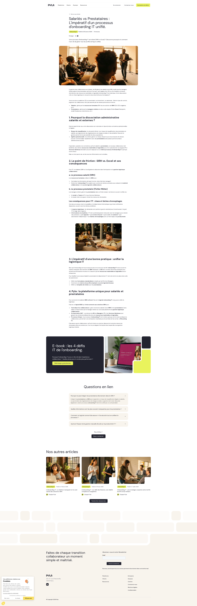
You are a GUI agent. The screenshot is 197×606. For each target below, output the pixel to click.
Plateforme (61, 5)
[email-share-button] (75, 36)
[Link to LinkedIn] (47, 584)
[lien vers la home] (51, 5)
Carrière (130, 581)
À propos (75, 5)
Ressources (83, 5)
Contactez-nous (132, 584)
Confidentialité (132, 590)
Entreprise (131, 576)
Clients (69, 5)
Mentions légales (132, 587)
